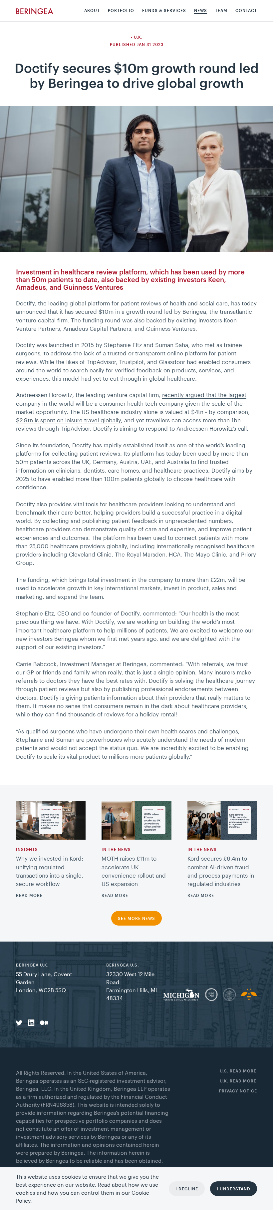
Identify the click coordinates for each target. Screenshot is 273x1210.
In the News (116, 849)
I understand (233, 1188)
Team (221, 10)
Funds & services (164, 10)
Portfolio (121, 10)
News (200, 10)
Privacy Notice (238, 1091)
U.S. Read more (238, 1071)
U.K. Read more (238, 1081)
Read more (29, 895)
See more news (136, 918)
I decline (186, 1188)
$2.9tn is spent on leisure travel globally (68, 420)
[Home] (34, 11)
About (92, 10)
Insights (27, 849)
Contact (246, 10)
